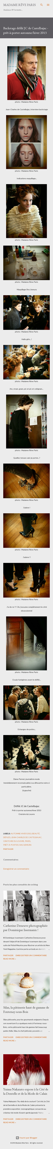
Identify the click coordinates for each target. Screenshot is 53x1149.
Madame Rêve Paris (19, 5)
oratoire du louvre (13, 841)
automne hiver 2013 (21, 833)
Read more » (9, 959)
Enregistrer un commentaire (16, 868)
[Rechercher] (41, 4)
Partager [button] (8, 849)
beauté (36, 833)
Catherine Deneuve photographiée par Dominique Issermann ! (25, 927)
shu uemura (25, 845)
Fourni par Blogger (28, 1137)
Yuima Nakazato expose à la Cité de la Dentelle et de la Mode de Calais (25, 1091)
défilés (6, 837)
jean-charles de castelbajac (26, 837)
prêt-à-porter (10, 845)
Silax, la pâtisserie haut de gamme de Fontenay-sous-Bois (26, 1009)
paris (27, 841)
